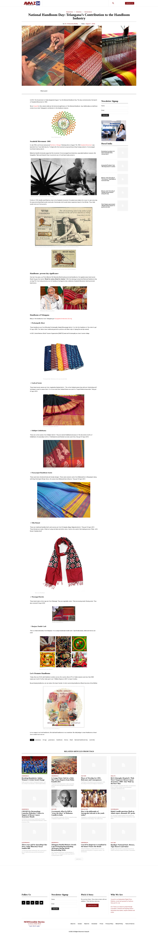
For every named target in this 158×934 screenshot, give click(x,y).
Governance (88, 12)
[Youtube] (41, 902)
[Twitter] (37, 902)
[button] (113, 3)
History (83, 775)
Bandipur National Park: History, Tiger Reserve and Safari (123, 845)
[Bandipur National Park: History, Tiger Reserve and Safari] (123, 832)
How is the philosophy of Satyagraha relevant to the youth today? (92, 813)
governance (51, 740)
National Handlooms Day (81, 740)
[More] (116, 91)
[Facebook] (23, 902)
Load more (78, 859)
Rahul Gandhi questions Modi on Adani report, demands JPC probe (123, 812)
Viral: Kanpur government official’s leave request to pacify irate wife (108, 206)
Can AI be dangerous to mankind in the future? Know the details (93, 845)
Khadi (71, 740)
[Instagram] (28, 902)
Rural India (106, 143)
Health (113, 775)
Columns (78, 12)
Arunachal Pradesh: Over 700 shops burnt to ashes (108, 166)
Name (103, 105)
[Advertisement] (79, 880)
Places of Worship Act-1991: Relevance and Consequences (91, 779)
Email (102, 110)
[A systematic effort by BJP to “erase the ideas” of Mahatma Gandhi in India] (64, 798)
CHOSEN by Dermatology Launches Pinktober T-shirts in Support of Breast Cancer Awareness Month (33, 814)
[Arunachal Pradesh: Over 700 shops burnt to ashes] (122, 166)
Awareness (69, 12)
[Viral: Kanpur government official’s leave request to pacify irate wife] (122, 205)
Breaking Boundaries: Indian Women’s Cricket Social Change (33, 779)
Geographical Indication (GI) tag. (63, 318)
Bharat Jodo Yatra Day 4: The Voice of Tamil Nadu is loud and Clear (108, 179)
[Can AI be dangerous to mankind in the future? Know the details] (94, 832)
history (66, 740)
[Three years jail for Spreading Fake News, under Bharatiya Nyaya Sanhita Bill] (34, 832)
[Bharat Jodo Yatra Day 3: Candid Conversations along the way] (122, 192)
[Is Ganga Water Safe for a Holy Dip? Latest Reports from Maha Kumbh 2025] (64, 765)
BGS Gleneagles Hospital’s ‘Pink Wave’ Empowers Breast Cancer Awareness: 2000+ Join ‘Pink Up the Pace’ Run (122, 780)
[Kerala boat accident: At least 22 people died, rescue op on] (122, 152)
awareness (38, 740)
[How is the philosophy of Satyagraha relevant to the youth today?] (94, 798)
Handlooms (59, 740)
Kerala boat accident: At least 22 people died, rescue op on (108, 153)
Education (84, 809)
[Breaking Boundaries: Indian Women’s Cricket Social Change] (34, 765)
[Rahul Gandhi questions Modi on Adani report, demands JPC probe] (123, 798)
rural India (92, 740)
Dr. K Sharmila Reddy (71, 23)
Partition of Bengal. (55, 145)
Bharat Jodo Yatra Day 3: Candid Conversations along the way (108, 192)
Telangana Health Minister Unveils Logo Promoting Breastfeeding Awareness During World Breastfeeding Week (63, 847)
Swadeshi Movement (86, 145)
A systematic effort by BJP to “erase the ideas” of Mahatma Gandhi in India (62, 813)
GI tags (45, 740)
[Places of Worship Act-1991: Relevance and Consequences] (94, 765)
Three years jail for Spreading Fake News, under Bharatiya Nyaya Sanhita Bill (34, 846)
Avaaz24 (35, 106)
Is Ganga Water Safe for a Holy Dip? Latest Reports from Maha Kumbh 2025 (62, 780)
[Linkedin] (32, 902)
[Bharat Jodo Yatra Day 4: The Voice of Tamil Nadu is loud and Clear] (122, 179)
